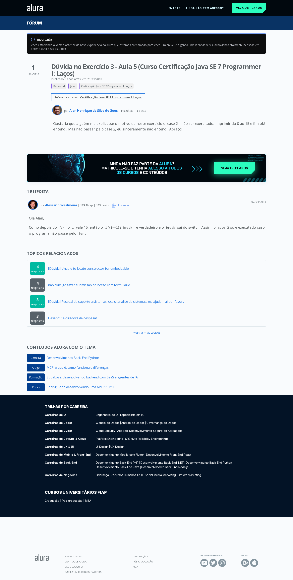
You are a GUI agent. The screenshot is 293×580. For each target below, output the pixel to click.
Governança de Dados (161, 422)
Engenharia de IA (107, 414)
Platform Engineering (109, 438)
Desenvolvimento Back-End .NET (162, 462)
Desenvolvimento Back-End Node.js (164, 467)
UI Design (102, 446)
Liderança (102, 475)
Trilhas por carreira (66, 407)
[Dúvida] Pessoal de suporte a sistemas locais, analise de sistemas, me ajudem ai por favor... (116, 301)
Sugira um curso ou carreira (83, 571)
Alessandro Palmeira (61, 205)
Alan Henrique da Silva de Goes (93, 110)
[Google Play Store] (245, 563)
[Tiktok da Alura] (231, 563)
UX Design (117, 446)
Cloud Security (105, 430)
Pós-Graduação (143, 561)
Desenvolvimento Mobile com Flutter (120, 454)
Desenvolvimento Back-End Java (117, 467)
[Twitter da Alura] (213, 563)
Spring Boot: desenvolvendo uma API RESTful (80, 387)
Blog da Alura (74, 566)
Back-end (59, 86)
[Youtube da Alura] (204, 563)
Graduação (52, 500)
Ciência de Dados (107, 422)
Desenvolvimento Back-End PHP (117, 462)
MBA (88, 500)
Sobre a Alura (73, 556)
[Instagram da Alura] (222, 563)
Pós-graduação (72, 500)
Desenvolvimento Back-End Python (73, 358)
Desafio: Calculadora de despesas (72, 318)
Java (73, 86)
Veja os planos (249, 7)
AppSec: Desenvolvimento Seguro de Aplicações (149, 430)
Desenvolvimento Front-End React (168, 454)
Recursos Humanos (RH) (127, 475)
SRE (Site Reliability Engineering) (146, 438)
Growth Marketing (189, 475)
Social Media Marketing (160, 475)
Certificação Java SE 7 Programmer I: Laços (106, 86)
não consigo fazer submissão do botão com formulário (89, 285)
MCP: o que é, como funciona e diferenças (78, 367)
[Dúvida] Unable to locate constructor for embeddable (88, 268)
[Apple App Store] (254, 563)
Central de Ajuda (76, 561)
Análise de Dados (133, 422)
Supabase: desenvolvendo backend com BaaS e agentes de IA (92, 377)
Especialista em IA (132, 414)
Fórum (34, 23)
